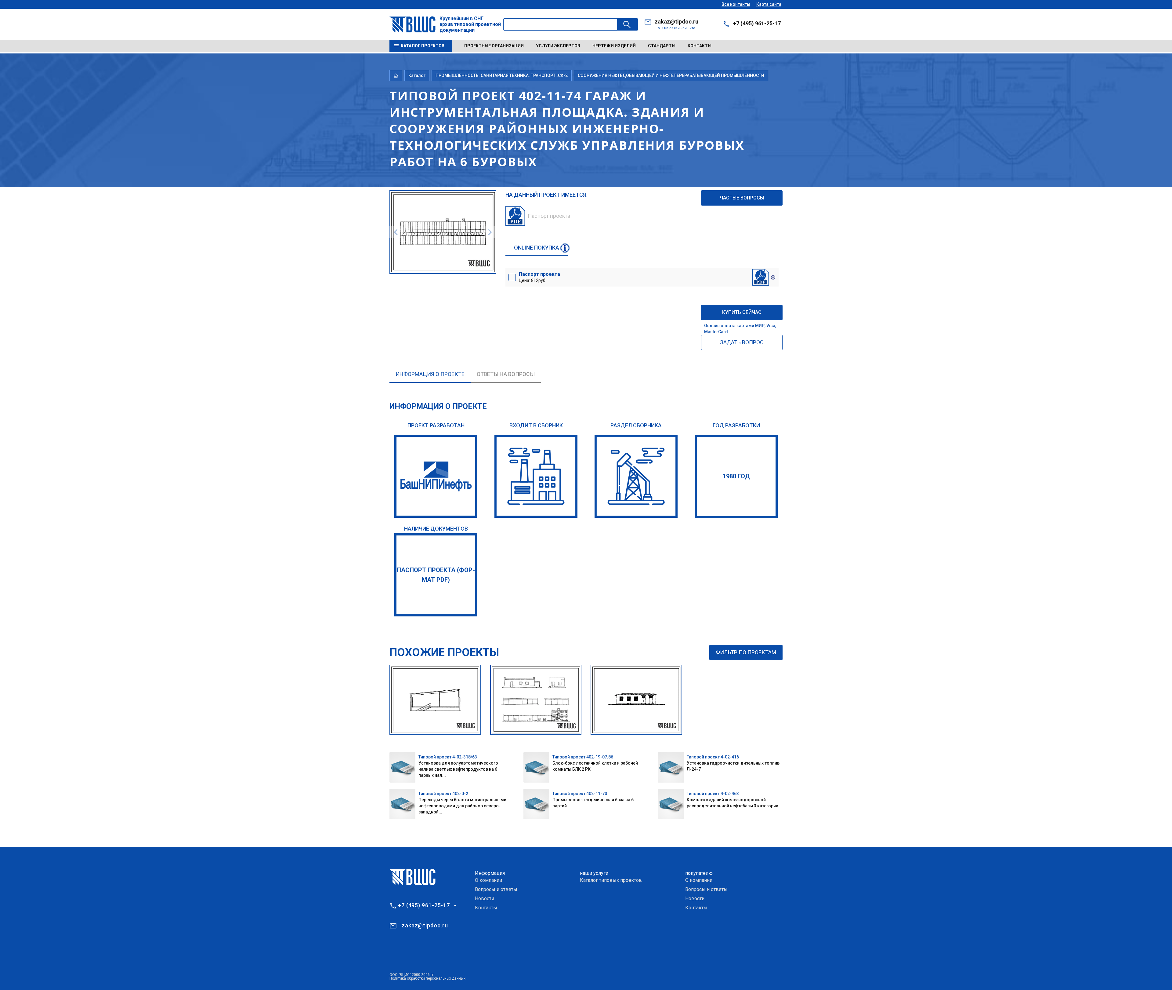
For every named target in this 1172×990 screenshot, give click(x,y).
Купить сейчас (741, 312)
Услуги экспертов (558, 46)
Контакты (699, 46)
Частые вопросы (742, 198)
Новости (484, 898)
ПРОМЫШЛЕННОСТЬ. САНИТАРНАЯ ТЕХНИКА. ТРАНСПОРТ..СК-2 (502, 75)
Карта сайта (768, 4)
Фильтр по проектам (746, 652)
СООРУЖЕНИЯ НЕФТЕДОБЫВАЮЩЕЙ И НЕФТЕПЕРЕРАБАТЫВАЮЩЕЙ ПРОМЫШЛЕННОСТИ (671, 75)
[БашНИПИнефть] (435, 476)
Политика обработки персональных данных (427, 978)
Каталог (416, 75)
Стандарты (661, 46)
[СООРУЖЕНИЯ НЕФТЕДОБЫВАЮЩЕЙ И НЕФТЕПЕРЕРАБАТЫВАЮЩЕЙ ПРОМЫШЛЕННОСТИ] (636, 476)
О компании (488, 880)
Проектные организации (494, 46)
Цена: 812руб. (539, 277)
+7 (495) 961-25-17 (757, 23)
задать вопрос (742, 342)
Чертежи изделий (614, 46)
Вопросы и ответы (496, 889)
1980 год (736, 476)
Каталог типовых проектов (611, 880)
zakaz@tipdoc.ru (676, 21)
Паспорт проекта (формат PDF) (436, 574)
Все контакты (736, 4)
